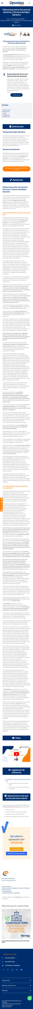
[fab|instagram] (8, 970)
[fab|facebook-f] (3, 970)
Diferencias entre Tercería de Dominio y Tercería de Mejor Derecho (17, 21)
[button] (2, 3)
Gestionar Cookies (6, 1006)
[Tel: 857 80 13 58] (3, 961)
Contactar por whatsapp (12, 965)
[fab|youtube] (21, 970)
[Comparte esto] (1, 501)
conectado (17, 897)
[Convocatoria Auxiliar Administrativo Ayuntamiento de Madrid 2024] (16, 924)
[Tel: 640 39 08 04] (3, 958)
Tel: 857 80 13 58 (10, 962)
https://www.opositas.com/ (9, 880)
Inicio (8, 19)
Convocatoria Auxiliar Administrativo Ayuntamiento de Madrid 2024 (16, 941)
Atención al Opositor (8, 878)
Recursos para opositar (18, 19)
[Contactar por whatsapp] (3, 965)
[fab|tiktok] (12, 970)
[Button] (29, 3)
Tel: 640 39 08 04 (10, 958)
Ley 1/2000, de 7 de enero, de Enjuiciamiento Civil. (18, 780)
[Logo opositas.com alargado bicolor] (16, 3)
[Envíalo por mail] (1, 499)
